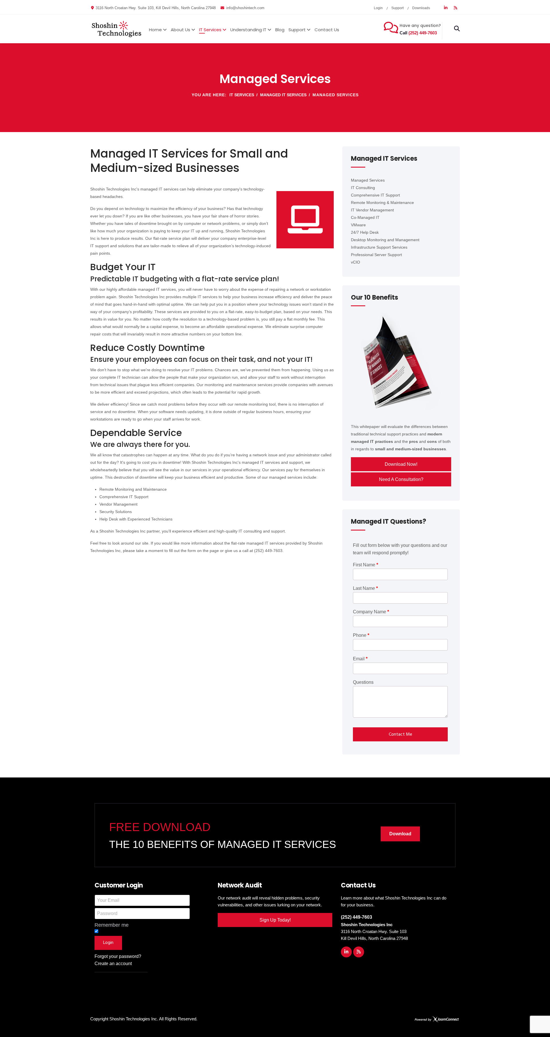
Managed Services (368, 180)
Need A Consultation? (401, 479)
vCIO (355, 262)
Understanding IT (248, 30)
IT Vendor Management (372, 210)
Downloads (421, 8)
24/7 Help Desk (365, 232)
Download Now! (401, 464)
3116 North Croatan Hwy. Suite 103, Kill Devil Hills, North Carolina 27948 (156, 8)
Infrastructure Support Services (379, 247)
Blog (279, 30)
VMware (358, 225)
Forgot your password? (118, 956)
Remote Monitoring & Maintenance (382, 202)
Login (378, 8)
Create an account (113, 963)
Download (400, 833)
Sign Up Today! (275, 920)
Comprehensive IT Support (375, 195)
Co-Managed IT (365, 217)
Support (397, 8)
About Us (180, 30)
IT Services (210, 30)
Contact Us (327, 30)
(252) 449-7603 (422, 32)
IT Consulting (363, 187)
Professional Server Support (376, 254)
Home (155, 30)
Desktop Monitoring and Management (385, 239)
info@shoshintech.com (245, 8)
